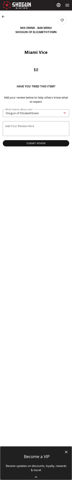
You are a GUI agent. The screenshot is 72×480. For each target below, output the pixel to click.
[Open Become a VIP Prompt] (36, 477)
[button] (4, 16)
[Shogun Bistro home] (18, 5)
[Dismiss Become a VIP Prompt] (66, 452)
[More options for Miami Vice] (62, 20)
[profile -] (58, 5)
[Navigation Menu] (67, 5)
